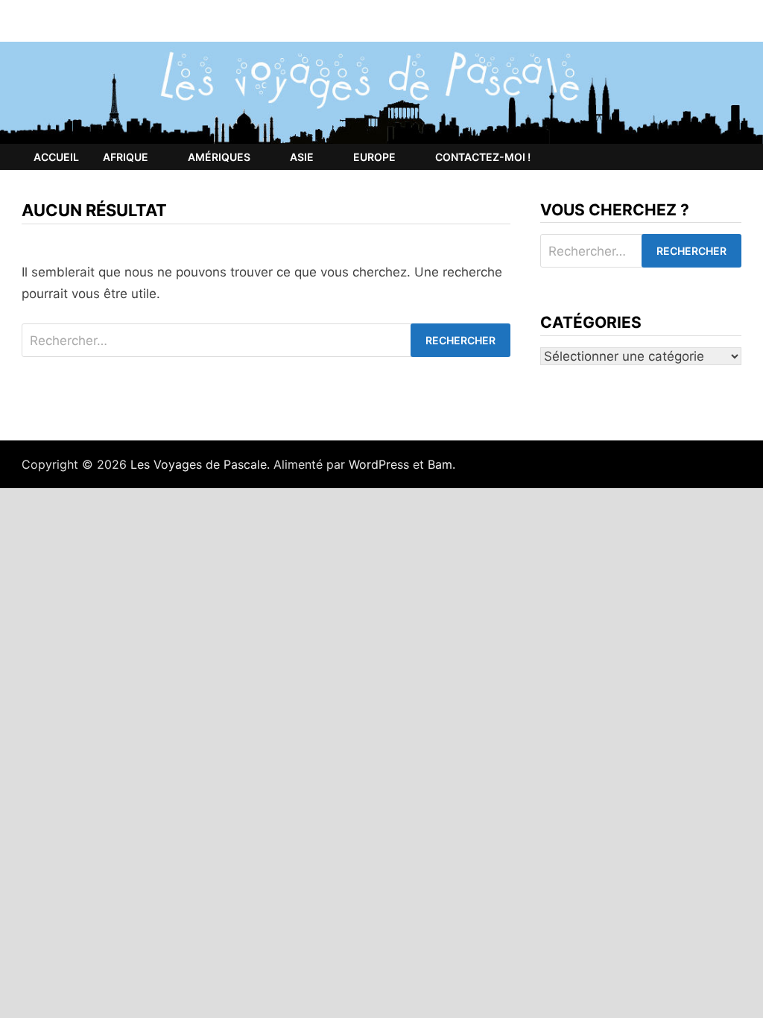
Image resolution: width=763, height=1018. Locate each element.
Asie (302, 157)
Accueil (56, 157)
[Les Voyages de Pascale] (381, 91)
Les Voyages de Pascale (198, 464)
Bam (440, 464)
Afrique (125, 157)
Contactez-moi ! (483, 157)
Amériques (219, 157)
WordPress (379, 464)
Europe (374, 157)
